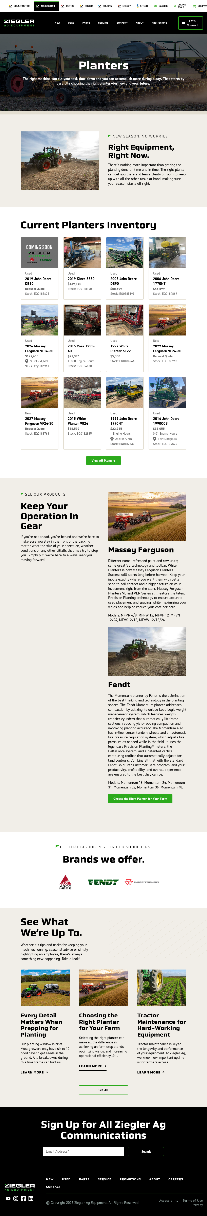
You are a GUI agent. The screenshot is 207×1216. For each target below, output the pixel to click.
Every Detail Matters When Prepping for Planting (41, 1025)
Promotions (159, 23)
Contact (53, 1187)
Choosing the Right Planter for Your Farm (99, 1022)
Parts (86, 23)
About (140, 23)
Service (103, 23)
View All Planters (103, 460)
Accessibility (168, 1201)
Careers (175, 1179)
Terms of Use (193, 1201)
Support (122, 23)
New (57, 23)
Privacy (197, 1205)
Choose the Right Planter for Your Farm (140, 799)
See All (103, 1090)
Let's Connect (192, 23)
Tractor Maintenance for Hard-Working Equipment (161, 1025)
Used (71, 23)
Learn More (32, 1072)
